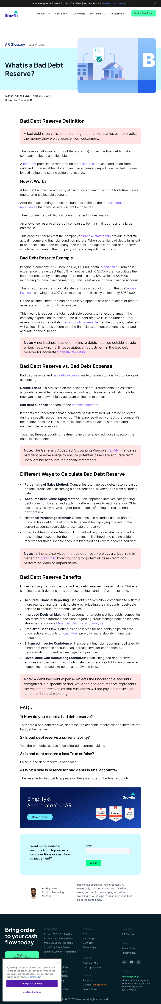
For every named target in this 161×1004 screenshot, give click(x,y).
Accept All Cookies (32, 983)
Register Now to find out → (116, 3)
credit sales (109, 267)
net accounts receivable (80, 322)
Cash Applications (92, 967)
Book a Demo (90, 989)
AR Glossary (15, 44)
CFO (85, 934)
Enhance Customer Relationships (61, 951)
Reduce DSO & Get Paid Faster (60, 934)
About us (87, 980)
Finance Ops (89, 947)
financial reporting (71, 352)
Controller (88, 942)
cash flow (70, 633)
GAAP (113, 450)
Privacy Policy (129, 952)
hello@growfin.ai (130, 976)
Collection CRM (91, 963)
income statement (85, 405)
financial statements (96, 236)
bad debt (29, 164)
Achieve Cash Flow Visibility (58, 938)
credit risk (48, 558)
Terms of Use (128, 948)
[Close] (57, 963)
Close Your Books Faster (56, 947)
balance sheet (90, 164)
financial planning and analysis (80, 623)
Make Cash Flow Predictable (58, 942)
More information (32, 977)
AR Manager (89, 938)
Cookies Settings (32, 992)
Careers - (95, 984)
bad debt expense (66, 375)
